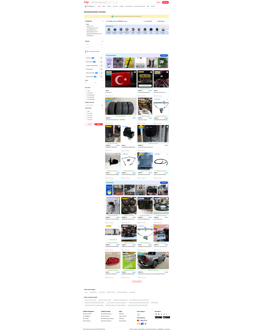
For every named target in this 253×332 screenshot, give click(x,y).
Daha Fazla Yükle (137, 281)
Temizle (90, 124)
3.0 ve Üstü (89, 113)
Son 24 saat (90, 93)
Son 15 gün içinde (91, 99)
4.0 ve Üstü (89, 117)
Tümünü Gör (164, 26)
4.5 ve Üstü (89, 119)
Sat (166, 2)
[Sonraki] (168, 31)
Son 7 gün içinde (90, 97)
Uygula (98, 124)
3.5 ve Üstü (89, 115)
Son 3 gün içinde (90, 95)
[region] (137, 31)
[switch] (100, 58)
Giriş (158, 2)
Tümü (88, 90)
